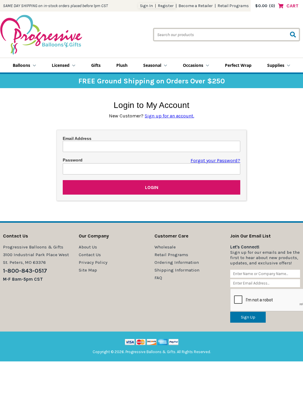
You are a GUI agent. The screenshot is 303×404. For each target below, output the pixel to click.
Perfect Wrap (238, 65)
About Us (88, 247)
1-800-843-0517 (25, 270)
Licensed (61, 65)
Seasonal (152, 65)
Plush (122, 65)
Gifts (96, 65)
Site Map (88, 270)
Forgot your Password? (215, 160)
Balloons (21, 65)
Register (166, 5)
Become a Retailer (195, 5)
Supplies (275, 65)
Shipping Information (176, 270)
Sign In (146, 5)
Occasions (193, 65)
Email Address (77, 138)
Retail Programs (233, 5)
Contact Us (90, 254)
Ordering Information (176, 262)
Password (73, 160)
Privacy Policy (93, 262)
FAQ (158, 277)
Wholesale (165, 247)
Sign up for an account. (169, 116)
